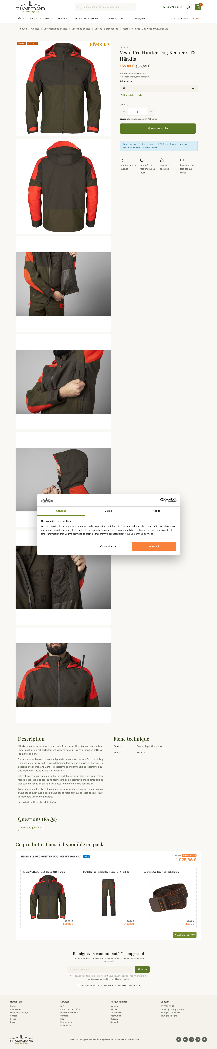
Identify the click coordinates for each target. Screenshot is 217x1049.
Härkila (124, 47)
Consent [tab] (61, 510)
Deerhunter (115, 1015)
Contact (64, 1015)
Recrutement (66, 1022)
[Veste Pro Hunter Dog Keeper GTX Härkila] (48, 897)
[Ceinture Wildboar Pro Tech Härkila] (169, 897)
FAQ (62, 1006)
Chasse (13, 1015)
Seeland (114, 1022)
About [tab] (156, 510)
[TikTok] (204, 1039)
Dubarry (114, 1019)
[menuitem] (29, 18)
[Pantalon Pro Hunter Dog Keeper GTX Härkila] (108, 897)
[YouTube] (185, 1039)
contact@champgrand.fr (172, 1009)
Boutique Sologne (169, 1015)
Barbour (114, 1006)
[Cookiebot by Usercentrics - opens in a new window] (162, 500)
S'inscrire (142, 969)
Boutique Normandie (170, 1012)
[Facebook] (178, 1039)
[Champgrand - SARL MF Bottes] (30, 7)
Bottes (13, 1006)
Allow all (154, 546)
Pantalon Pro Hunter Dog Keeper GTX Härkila (106, 871)
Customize (106, 546)
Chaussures (15, 1009)
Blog (62, 1019)
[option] (48, 898)
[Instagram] (191, 1039)
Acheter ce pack (184, 934)
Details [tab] (108, 510)
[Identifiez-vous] (189, 7)
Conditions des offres (70, 1009)
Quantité (124, 104)
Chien (13, 1022)
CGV (111, 1039)
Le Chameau (116, 1012)
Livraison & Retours (69, 1012)
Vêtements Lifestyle (19, 1012)
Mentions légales (100, 1039)
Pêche (13, 1019)
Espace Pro (65, 1025)
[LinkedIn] (197, 1039)
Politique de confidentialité (127, 1039)
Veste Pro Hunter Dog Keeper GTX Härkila (44, 871)
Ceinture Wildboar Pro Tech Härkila (162, 871)
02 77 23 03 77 (167, 1006)
